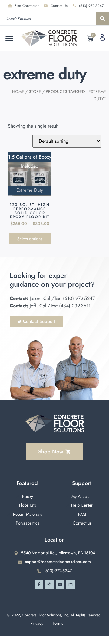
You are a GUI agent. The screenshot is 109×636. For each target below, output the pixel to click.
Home (18, 91)
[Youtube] (60, 584)
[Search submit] (102, 18)
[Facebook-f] (39, 584)
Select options (29, 239)
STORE (35, 91)
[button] (9, 38)
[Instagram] (49, 584)
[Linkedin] (70, 584)
